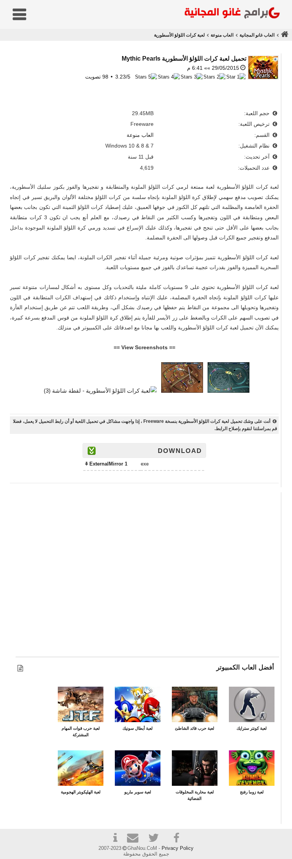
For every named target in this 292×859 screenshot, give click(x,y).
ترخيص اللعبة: (254, 124)
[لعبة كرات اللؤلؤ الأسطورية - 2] (182, 390)
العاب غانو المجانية (257, 35)
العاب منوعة (222, 35)
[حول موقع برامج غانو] (115, 839)
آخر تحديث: (257, 157)
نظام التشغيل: (254, 146)
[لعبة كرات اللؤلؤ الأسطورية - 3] (100, 390)
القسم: (262, 135)
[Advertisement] (147, 577)
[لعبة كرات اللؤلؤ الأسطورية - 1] (228, 390)
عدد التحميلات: (254, 168)
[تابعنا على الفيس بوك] (176, 838)
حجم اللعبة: (257, 113)
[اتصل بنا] (135, 839)
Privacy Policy (178, 848)
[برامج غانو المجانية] (230, 14)
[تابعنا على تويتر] (156, 839)
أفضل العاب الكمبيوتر (245, 667)
